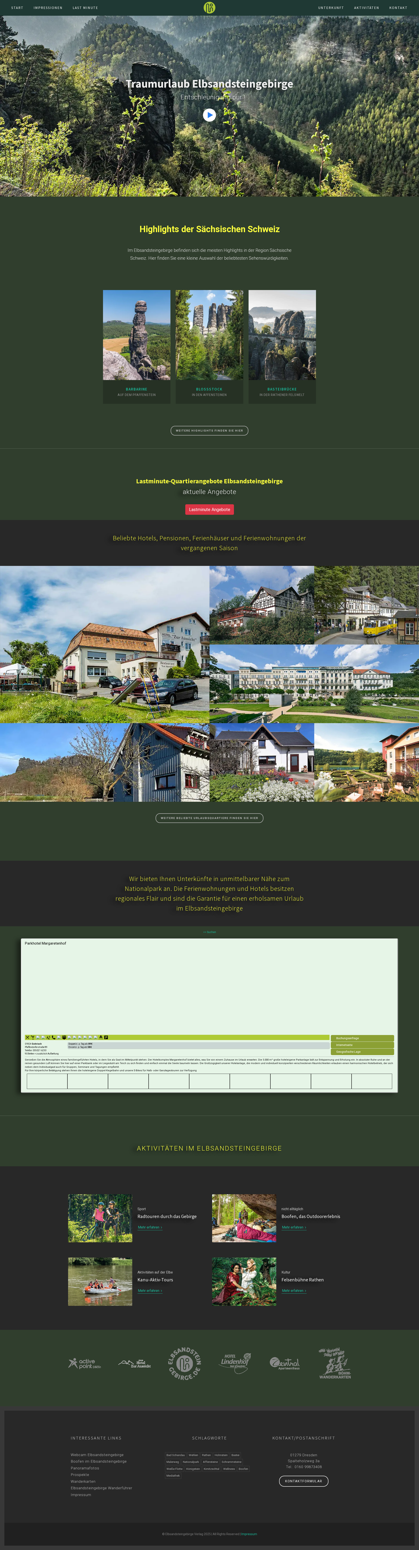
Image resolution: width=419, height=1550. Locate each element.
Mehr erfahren (149, 1227)
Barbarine (137, 389)
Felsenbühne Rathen (303, 1280)
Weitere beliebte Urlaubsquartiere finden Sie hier (209, 818)
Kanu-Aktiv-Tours (155, 1280)
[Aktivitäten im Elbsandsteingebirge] (100, 1282)
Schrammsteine (231, 1462)
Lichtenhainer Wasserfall (366, 601)
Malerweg (173, 1462)
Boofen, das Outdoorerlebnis (311, 1216)
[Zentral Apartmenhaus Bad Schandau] (234, 1363)
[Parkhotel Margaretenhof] (209, 990)
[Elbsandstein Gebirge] (209, 7)
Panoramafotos (85, 1468)
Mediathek (173, 1475)
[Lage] (128, 371)
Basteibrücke (282, 389)
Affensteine (210, 1462)
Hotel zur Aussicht (105, 640)
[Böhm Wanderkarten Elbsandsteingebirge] (284, 1363)
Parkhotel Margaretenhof (45, 943)
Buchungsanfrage (347, 1038)
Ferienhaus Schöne (262, 758)
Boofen (243, 1469)
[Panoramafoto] (145, 371)
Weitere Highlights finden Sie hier (209, 430)
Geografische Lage (348, 1051)
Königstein (105, 767)
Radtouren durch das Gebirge (167, 1216)
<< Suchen (209, 932)
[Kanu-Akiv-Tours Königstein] (335, 1363)
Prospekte (80, 1474)
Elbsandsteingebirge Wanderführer (101, 1488)
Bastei (235, 1455)
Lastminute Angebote (209, 509)
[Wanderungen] (136, 371)
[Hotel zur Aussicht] (84, 1363)
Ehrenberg (262, 767)
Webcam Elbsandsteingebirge (97, 1455)
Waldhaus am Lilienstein (105, 758)
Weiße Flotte (174, 1469)
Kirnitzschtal (367, 610)
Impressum (81, 1495)
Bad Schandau (314, 689)
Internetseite (344, 1045)
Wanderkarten (83, 1481)
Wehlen (193, 1455)
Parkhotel (367, 758)
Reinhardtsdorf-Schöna (262, 610)
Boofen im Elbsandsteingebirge (99, 1461)
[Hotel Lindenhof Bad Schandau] (184, 1363)
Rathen (206, 1455)
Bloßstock (209, 389)
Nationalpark (191, 1462)
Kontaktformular (303, 1481)
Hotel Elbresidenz (314, 680)
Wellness (229, 1469)
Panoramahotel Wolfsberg (261, 601)
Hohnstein (104, 649)
